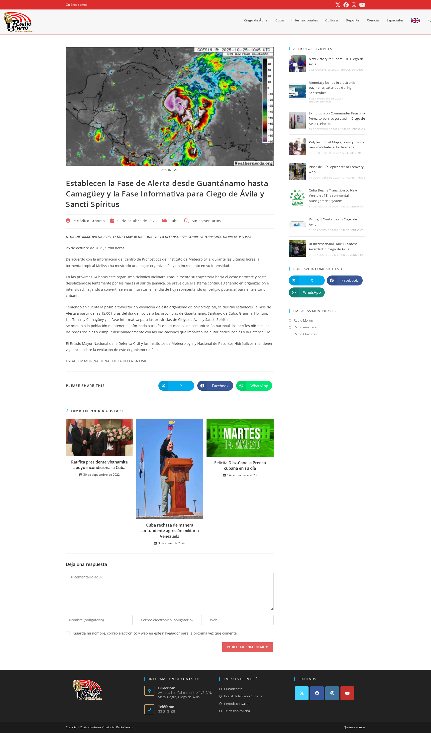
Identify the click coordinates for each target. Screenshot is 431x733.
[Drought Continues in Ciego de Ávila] (297, 224)
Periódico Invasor (237, 703)
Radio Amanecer (306, 327)
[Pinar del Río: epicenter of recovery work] (297, 171)
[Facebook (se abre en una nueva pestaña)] (346, 4)
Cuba (174, 220)
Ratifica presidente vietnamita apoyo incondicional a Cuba (99, 464)
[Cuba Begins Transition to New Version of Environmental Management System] (297, 197)
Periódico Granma (89, 220)
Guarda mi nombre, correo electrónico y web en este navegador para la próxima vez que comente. (155, 633)
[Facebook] (317, 693)
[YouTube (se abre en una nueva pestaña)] (361, 4)
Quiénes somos (76, 4)
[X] (302, 693)
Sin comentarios (206, 220)
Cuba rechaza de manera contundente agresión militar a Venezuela (169, 530)
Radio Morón (303, 320)
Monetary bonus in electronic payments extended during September (332, 87)
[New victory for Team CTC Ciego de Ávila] (297, 63)
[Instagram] (332, 693)
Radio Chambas (305, 334)
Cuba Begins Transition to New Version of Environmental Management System (333, 195)
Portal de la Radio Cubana (243, 696)
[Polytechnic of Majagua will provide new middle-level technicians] (297, 146)
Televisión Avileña (237, 711)
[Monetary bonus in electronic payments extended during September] (297, 91)
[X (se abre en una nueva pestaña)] (338, 4)
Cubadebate (233, 689)
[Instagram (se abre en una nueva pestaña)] (354, 4)
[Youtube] (347, 693)
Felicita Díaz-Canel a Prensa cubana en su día (240, 465)
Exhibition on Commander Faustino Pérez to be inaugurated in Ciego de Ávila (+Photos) (337, 118)
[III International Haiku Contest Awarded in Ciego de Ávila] (297, 248)
